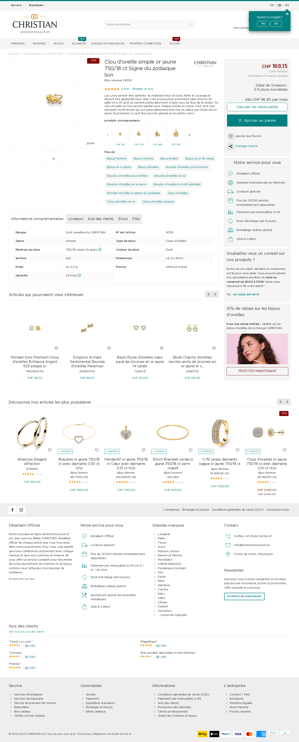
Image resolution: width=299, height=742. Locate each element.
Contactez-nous (277, 509)
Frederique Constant (172, 568)
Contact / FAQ (240, 694)
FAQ (136, 219)
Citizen (162, 602)
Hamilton (164, 585)
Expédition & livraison (100, 703)
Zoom (90, 143)
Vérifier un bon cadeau (29, 715)
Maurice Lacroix (168, 551)
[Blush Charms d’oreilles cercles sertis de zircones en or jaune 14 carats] (192, 328)
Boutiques (237, 698)
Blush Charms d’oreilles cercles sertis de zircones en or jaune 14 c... (192, 362)
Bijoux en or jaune (119, 167)
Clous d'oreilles (178, 193)
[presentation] (107, 135)
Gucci (161, 547)
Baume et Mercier (170, 555)
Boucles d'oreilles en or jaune (126, 184)
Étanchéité (21, 707)
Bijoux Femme (116, 158)
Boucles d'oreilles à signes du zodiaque (133, 193)
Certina (163, 589)
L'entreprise (171, 509)
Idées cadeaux (96, 711)
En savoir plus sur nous (22, 579)
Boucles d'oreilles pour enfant (127, 176)
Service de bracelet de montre (35, 703)
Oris (160, 572)
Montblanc (165, 559)
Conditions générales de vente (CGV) (237, 509)
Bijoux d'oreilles (148, 167)
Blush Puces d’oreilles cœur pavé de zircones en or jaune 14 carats (140, 362)
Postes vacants (240, 711)
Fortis (162, 577)
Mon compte (242, 28)
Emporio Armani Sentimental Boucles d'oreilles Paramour (87, 362)
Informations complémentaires (37, 219)
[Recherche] (190, 24)
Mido (161, 581)
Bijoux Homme (143, 158)
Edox (161, 594)
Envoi (123, 219)
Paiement (92, 698)
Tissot (162, 542)
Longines (164, 534)
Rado (161, 538)
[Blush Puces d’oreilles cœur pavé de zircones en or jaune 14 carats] (140, 328)
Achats (91, 694)
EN (287, 5)
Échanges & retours (195, 509)
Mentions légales (241, 703)
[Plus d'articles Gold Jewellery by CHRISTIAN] (201, 64)
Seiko (161, 598)
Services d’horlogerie (28, 694)
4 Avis (125, 89)
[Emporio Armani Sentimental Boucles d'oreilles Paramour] (87, 328)
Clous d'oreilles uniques (158, 201)
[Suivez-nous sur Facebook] (13, 513)
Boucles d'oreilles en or (170, 176)
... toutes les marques (172, 615)
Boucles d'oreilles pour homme (187, 167)
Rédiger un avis (142, 89)
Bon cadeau (22, 711)
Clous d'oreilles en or (121, 201)
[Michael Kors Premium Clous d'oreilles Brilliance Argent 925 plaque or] (35, 328)
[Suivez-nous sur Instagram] (21, 513)
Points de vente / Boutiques (253, 554)
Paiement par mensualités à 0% (179, 698)
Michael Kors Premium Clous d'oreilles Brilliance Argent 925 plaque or (35, 362)
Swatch (163, 606)
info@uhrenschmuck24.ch (252, 545)
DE (272, 5)
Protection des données (174, 707)
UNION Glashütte (169, 564)
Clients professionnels (173, 711)
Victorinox (165, 611)
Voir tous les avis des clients (26, 631)
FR (279, 5)
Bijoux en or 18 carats (199, 158)
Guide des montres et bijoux (177, 715)
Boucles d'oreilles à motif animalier (177, 184)
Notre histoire (239, 707)
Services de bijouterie (28, 698)
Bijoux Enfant (169, 158)
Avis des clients (101, 219)
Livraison (75, 219)
